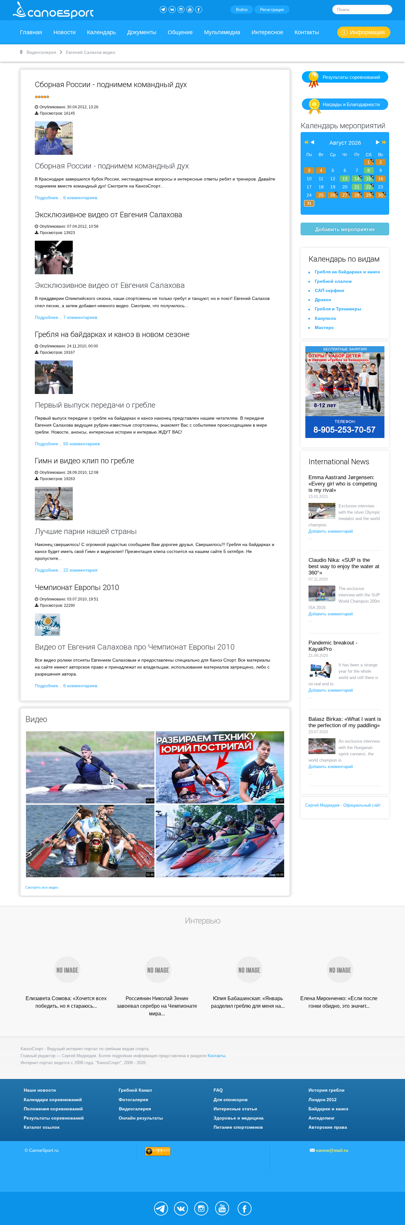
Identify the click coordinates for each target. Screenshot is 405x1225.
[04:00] (220, 840)
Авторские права (327, 1127)
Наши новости (40, 1090)
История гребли (326, 1090)
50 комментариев (81, 443)
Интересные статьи (235, 1108)
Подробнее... (48, 197)
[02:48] (90, 840)
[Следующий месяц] (378, 142)
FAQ (218, 1090)
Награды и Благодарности (351, 104)
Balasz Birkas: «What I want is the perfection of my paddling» (344, 722)
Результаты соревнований (351, 77)
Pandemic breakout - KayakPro (333, 646)
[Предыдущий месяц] (312, 142)
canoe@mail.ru (332, 1150)
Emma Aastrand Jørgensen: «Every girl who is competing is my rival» (342, 483)
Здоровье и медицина (239, 1117)
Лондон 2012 (322, 1099)
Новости (64, 32)
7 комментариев (80, 317)
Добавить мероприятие (345, 229)
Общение (180, 32)
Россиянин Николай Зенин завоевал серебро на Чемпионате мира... (157, 1006)
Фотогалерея (133, 1099)
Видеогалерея (135, 1108)
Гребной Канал (135, 1090)
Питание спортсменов (238, 1127)
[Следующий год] (383, 142)
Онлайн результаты (141, 1117)
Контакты (307, 32)
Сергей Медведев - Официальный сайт (343, 805)
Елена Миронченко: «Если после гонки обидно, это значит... (338, 1002)
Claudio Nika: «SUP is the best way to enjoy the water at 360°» (343, 566)
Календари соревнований (53, 1099)
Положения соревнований (53, 1108)
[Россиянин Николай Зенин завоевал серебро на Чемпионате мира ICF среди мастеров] (157, 969)
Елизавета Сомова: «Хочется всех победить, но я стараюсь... (66, 1002)
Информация (367, 32)
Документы (141, 32)
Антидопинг (321, 1117)
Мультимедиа (222, 32)
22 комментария (80, 570)
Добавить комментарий (330, 531)
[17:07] (220, 767)
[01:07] (90, 767)
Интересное (267, 32)
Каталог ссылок (41, 1127)
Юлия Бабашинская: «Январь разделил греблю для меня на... (248, 1002)
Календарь (101, 32)
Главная (31, 32)
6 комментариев (80, 197)
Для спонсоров (231, 1099)
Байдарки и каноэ (328, 1108)
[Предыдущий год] (305, 142)
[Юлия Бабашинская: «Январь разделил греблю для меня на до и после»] (248, 969)
